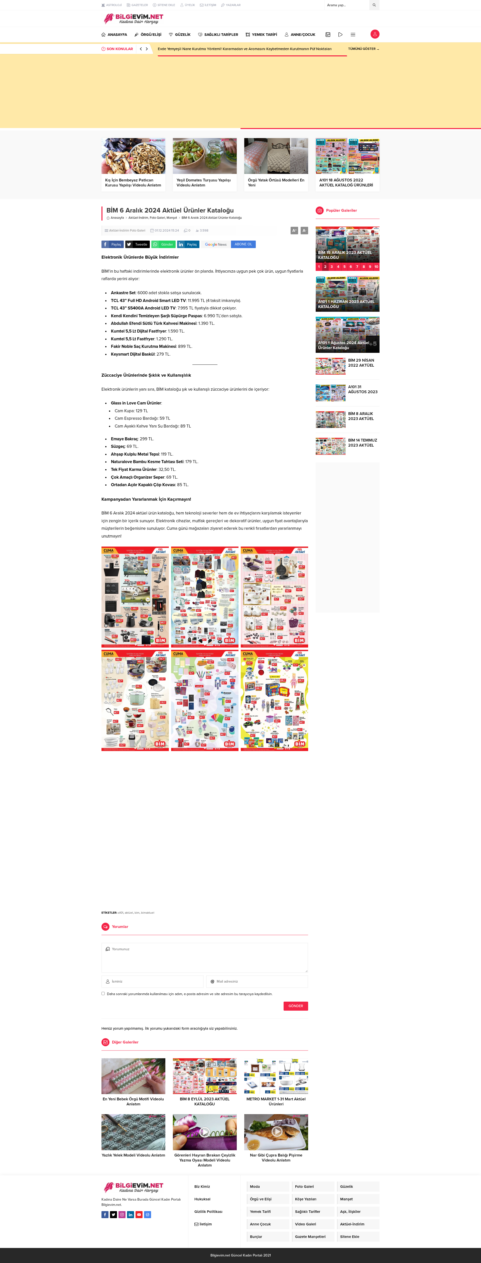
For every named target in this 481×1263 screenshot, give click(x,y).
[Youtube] (139, 1214)
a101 (120, 912)
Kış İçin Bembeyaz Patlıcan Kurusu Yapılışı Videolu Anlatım (133, 183)
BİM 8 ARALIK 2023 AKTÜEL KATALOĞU (361, 418)
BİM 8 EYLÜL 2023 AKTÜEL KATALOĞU (204, 1102)
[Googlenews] (147, 1214)
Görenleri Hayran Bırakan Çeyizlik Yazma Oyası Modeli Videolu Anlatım (204, 1160)
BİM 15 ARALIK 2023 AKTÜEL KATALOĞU (345, 255)
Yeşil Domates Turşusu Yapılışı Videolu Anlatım (204, 183)
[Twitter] (113, 1214)
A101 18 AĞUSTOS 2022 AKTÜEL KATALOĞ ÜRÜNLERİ (346, 183)
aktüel (129, 912)
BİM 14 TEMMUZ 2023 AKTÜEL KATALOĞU (362, 445)
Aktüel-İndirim (138, 218)
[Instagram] (122, 1214)
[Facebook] (104, 1214)
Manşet (172, 218)
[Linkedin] (130, 1214)
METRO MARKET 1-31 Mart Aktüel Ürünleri (276, 1102)
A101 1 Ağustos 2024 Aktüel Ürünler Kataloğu (343, 345)
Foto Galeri (157, 218)
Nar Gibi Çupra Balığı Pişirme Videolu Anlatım (276, 1158)
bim (137, 912)
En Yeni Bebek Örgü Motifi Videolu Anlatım (133, 1102)
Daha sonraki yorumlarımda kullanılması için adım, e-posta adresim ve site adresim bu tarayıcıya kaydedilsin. (190, 994)
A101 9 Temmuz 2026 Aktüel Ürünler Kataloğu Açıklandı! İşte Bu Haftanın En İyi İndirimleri (232, 49)
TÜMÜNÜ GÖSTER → (364, 49)
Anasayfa (117, 218)
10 (376, 267)
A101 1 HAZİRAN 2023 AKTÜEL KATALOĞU (346, 304)
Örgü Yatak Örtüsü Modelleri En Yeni (276, 183)
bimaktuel (147, 912)
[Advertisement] (240, 93)
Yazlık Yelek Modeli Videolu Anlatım (133, 1155)
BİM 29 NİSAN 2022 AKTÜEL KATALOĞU (361, 365)
